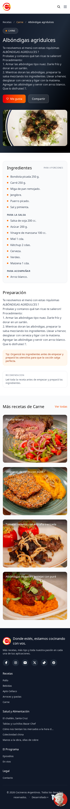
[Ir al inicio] (7, 7)
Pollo (5, 680)
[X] (34, 662)
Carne (6, 702)
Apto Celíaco (10, 691)
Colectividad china (13, 734)
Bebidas (7, 685)
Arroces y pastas (12, 696)
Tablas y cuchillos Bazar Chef (19, 723)
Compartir (38, 99)
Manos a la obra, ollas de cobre (20, 739)
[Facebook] (6, 662)
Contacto (8, 777)
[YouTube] (25, 662)
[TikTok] (44, 662)
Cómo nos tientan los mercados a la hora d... (28, 729)
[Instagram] (15, 662)
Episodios (8, 756)
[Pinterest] (53, 662)
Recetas (7, 22)
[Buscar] (58, 6)
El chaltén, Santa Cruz (15, 718)
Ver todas (61, 406)
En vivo (7, 761)
